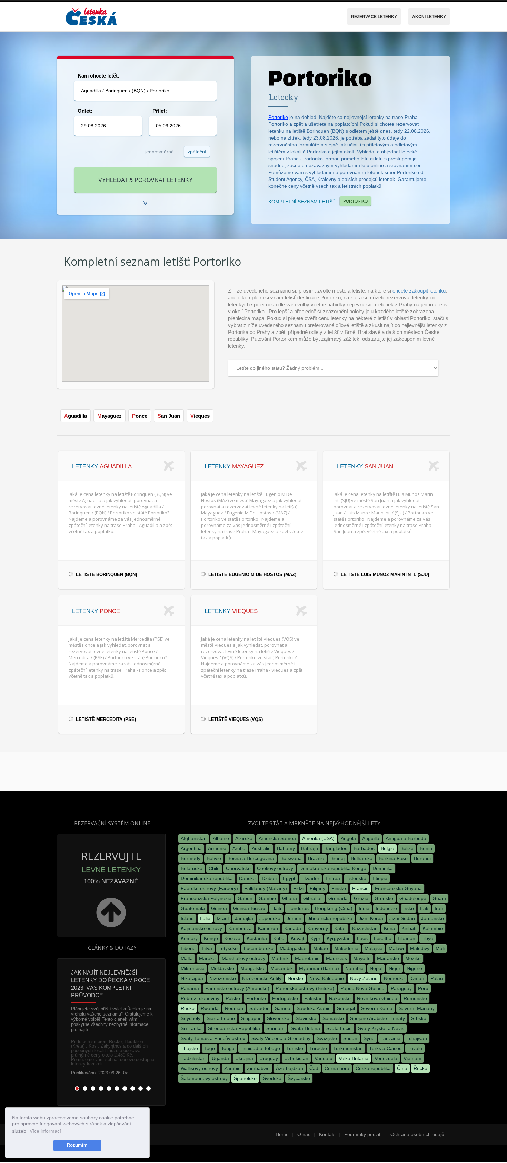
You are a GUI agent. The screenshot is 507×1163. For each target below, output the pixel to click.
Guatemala (193, 908)
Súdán (350, 1038)
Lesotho (382, 938)
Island (187, 918)
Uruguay (268, 1058)
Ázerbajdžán (289, 1068)
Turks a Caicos (385, 1048)
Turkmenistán (348, 1048)
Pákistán (313, 998)
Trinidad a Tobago (260, 1048)
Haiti (276, 908)
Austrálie (261, 848)
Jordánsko (432, 918)
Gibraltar (312, 898)
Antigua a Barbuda (406, 838)
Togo (209, 1048)
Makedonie (346, 948)
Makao (320, 948)
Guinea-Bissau (249, 908)
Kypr (315, 938)
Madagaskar (293, 948)
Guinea (219, 908)
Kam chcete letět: (98, 76)
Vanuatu (323, 1058)
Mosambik (281, 968)
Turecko (318, 1048)
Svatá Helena (305, 1028)
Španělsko (245, 1078)
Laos (362, 938)
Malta (187, 958)
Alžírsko (243, 838)
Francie (360, 888)
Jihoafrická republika (330, 918)
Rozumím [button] (77, 1145)
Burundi (422, 858)
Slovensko (278, 1018)
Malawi (396, 948)
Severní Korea (376, 1008)
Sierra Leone (221, 1018)
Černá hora (337, 1068)
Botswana (291, 858)
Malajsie (373, 948)
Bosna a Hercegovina (250, 858)
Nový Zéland (364, 978)
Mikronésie (193, 968)
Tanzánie (390, 1038)
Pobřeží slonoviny (200, 998)
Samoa (282, 1008)
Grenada (338, 898)
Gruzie (361, 898)
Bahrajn (309, 848)
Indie (364, 908)
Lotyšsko (228, 948)
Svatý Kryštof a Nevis (381, 1028)
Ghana (289, 898)
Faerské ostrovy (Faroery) (209, 888)
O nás (303, 1134)
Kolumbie (433, 928)
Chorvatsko (238, 868)
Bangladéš (335, 848)
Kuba (279, 938)
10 (148, 1088)
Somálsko (333, 1018)
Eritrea (333, 878)
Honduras (298, 908)
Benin (426, 848)
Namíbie (354, 968)
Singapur (251, 1018)
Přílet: (159, 111)
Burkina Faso (393, 858)
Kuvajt (297, 938)
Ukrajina (244, 1058)
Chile (214, 868)
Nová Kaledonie (326, 978)
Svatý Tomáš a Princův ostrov (213, 1038)
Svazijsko (327, 1038)
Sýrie (369, 1038)
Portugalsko (285, 998)
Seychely (190, 1018)
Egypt (289, 878)
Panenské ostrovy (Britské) (305, 988)
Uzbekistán (296, 1058)
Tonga (228, 1048)
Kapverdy (317, 928)
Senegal (346, 1008)
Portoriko (278, 117)
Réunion (234, 1008)
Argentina (191, 848)
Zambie (232, 1068)
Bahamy (286, 848)
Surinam (275, 1028)
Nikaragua (192, 978)
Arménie (217, 848)
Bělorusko (191, 868)
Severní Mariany (417, 1008)
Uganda (220, 1058)
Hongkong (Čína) (333, 908)
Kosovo (232, 938)
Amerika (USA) (318, 838)
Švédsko (272, 1078)
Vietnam (412, 1058)
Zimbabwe (258, 1068)
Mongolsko (252, 968)
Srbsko (418, 1018)
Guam (439, 898)
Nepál (376, 968)
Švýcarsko (299, 1078)
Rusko (188, 1008)
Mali (440, 948)
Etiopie (379, 878)
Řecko (420, 1068)
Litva (207, 948)
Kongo (211, 938)
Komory (189, 938)
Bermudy (190, 858)
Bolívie (214, 858)
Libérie (188, 948)
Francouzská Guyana (398, 888)
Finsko (338, 888)
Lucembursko (259, 948)
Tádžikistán (193, 1058)
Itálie (205, 918)
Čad (313, 1068)
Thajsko (189, 1048)
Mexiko (413, 958)
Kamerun (268, 928)
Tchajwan (417, 1038)
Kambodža (240, 928)
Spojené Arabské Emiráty (377, 1018)
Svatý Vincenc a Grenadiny (280, 1038)
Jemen (294, 918)
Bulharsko (361, 858)
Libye (427, 938)
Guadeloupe (412, 898)
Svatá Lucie (339, 1028)
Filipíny (317, 888)
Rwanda (210, 1008)
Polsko (233, 998)
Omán (417, 978)
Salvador (259, 1008)
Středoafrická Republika (234, 1028)
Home (282, 1134)
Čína (402, 1068)
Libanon (406, 938)
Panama (190, 988)
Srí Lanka (191, 1028)
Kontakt (327, 1134)
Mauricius (336, 958)
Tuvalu (415, 1048)
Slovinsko (306, 1018)
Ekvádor (310, 878)
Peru (423, 988)
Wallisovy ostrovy (199, 1068)
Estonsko (356, 878)
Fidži (298, 888)
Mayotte (362, 958)
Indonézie (386, 908)
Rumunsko (415, 998)
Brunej (337, 858)
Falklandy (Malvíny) (265, 888)
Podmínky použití (363, 1134)
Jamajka (244, 918)
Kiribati (408, 928)
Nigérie (414, 968)
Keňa (389, 928)
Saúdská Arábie (314, 1008)
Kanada (292, 928)
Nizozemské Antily (261, 978)
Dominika (382, 868)
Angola (348, 838)
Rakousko (340, 998)
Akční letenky (429, 16)
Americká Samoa (277, 838)
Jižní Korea (371, 918)
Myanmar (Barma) (319, 968)
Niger (394, 968)
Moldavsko (222, 968)
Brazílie (316, 858)
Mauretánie (307, 958)
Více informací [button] (45, 1131)
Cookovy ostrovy (275, 868)
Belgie (387, 848)
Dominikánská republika (207, 878)
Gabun (245, 898)
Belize (407, 848)
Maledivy (419, 948)
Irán (439, 908)
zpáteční (197, 151)
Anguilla (370, 838)
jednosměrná (159, 151)
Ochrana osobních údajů (417, 1134)
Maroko (207, 958)
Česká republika (373, 1068)
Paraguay (401, 988)
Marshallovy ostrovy (243, 958)
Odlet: (85, 111)
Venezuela (386, 1058)
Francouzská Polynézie (206, 898)
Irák (424, 908)
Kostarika (257, 938)
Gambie (267, 898)
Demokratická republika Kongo (332, 868)
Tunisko (294, 1048)
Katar (340, 928)
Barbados (364, 848)
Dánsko (247, 878)
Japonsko (269, 918)
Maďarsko (388, 958)
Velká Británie (353, 1058)
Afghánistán (194, 838)
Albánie (221, 838)
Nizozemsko (222, 978)
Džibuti (269, 878)
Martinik (280, 958)
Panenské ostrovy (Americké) (237, 988)
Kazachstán (365, 928)
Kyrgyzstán (339, 938)
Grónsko (384, 898)
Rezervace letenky (374, 16)
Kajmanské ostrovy (201, 928)
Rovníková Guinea (377, 998)
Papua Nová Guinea (362, 988)
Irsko (408, 908)
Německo (394, 978)
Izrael (223, 918)
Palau (436, 978)
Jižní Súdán (402, 918)
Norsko (295, 978)
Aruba (239, 848)
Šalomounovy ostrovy (204, 1078)
